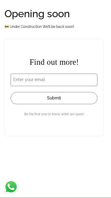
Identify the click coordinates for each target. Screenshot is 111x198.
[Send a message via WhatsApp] (11, 187)
